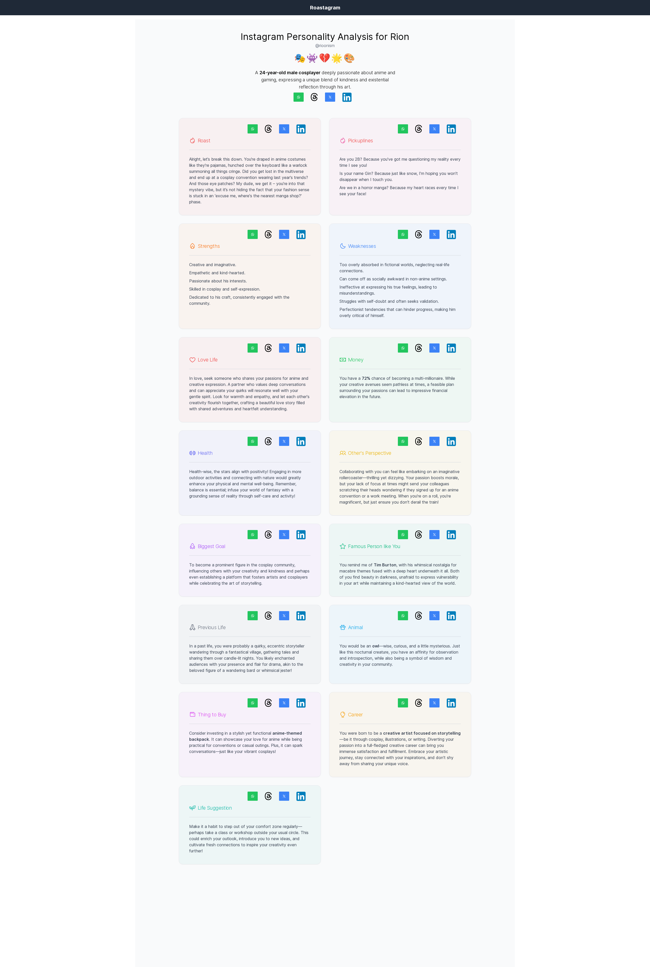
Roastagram (325, 8)
